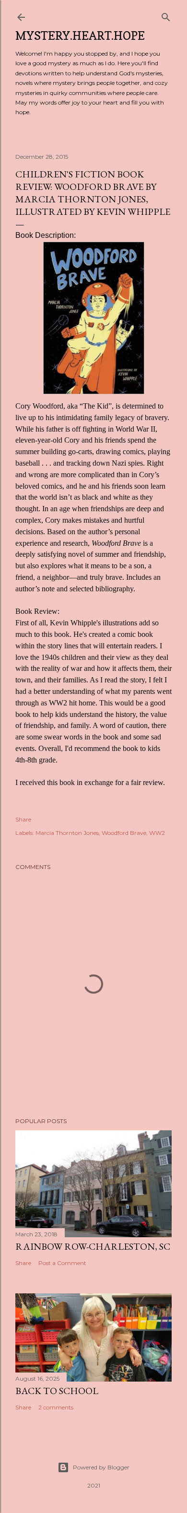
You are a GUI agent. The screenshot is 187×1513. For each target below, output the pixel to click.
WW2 (157, 832)
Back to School (56, 1390)
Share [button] (23, 819)
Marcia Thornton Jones (67, 832)
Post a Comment (62, 1263)
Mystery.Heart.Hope (80, 36)
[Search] (166, 15)
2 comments (55, 1407)
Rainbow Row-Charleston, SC (92, 1246)
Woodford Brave (124, 832)
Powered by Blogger (101, 1467)
